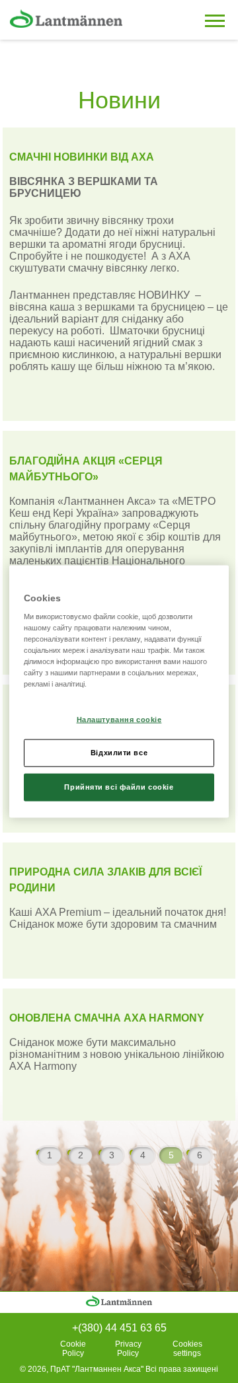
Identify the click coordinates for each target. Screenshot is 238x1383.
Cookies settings (187, 1348)
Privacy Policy (128, 1348)
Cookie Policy (73, 1348)
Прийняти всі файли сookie (118, 787)
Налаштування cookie (119, 719)
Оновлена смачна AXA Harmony (106, 1018)
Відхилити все (119, 753)
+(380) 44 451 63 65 (119, 1327)
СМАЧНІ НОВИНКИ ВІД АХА (81, 157)
